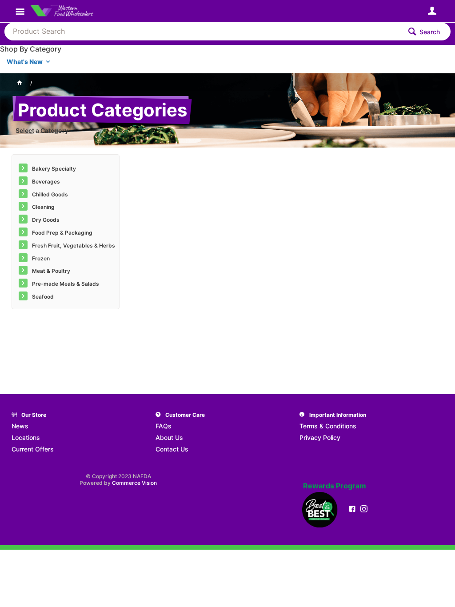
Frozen (41, 258)
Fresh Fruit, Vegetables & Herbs (73, 245)
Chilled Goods (50, 194)
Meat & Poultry (51, 271)
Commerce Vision (134, 482)
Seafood (43, 296)
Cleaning (43, 207)
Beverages (46, 181)
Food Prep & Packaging (62, 232)
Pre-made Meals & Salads (65, 283)
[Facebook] (352, 509)
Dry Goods (46, 219)
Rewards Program (334, 486)
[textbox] (202, 31)
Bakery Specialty (54, 168)
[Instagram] (364, 509)
